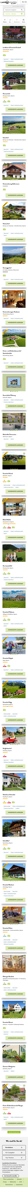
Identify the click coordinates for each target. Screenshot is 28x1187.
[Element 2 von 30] (12, 133)
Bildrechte (13, 1182)
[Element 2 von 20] (12, 608)
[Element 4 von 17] (15, 972)
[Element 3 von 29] (14, 89)
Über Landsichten (8, 1179)
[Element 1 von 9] (10, 391)
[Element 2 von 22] (12, 561)
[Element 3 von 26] (14, 263)
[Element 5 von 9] (17, 391)
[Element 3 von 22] (14, 561)
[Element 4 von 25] (15, 43)
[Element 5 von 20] (17, 608)
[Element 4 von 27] (15, 307)
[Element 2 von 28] (12, 430)
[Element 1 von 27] (10, 307)
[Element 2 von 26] (12, 263)
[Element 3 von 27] (14, 307)
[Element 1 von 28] (10, 430)
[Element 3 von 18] (14, 179)
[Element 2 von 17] (12, 972)
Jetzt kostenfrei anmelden (10, 1176)
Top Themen (9, 1158)
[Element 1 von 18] (10, 179)
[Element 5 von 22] (17, 561)
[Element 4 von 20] (15, 608)
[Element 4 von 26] (15, 263)
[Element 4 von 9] (15, 391)
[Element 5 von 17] (17, 972)
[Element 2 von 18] (12, 179)
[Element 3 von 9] (14, 391)
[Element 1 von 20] (10, 608)
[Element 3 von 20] (14, 608)
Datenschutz (9, 1184)
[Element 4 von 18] (15, 179)
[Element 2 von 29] (12, 89)
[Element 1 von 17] (10, 972)
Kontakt (19, 1179)
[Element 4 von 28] (15, 430)
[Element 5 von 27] (17, 307)
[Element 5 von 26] (17, 263)
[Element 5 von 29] (17, 89)
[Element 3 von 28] (14, 430)
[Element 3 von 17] (14, 972)
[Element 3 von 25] (14, 43)
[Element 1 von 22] (10, 561)
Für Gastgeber (10, 1152)
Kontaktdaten (9, 1147)
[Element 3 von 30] (14, 133)
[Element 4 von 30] (15, 133)
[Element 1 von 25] (10, 43)
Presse (5, 1182)
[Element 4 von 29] (15, 89)
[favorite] (24, 27)
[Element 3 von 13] (14, 880)
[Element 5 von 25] (17, 43)
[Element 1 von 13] (10, 880)
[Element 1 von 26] (10, 263)
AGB (20, 1182)
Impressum (19, 1184)
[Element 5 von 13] (17, 880)
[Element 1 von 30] (10, 133)
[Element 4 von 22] (15, 561)
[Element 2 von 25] (12, 43)
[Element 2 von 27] (12, 307)
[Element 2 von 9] (12, 391)
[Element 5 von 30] (17, 133)
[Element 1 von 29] (10, 89)
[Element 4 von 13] (15, 880)
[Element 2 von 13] (12, 880)
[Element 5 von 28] (17, 430)
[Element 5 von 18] (17, 179)
